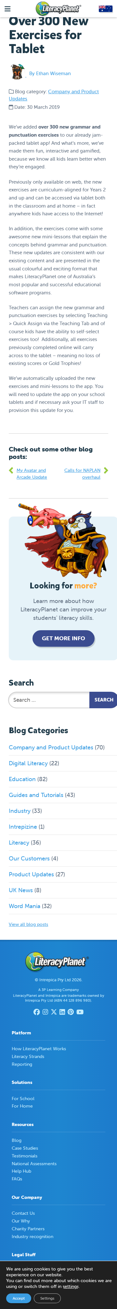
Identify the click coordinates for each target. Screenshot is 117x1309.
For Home (22, 1106)
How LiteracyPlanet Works (39, 1049)
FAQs (17, 1179)
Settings (47, 1298)
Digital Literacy (28, 763)
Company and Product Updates (51, 747)
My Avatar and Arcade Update (32, 473)
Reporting (22, 1064)
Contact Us (23, 1213)
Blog (16, 1140)
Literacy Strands (28, 1056)
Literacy (19, 842)
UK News (21, 890)
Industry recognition (32, 1236)
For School (23, 1098)
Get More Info (63, 638)
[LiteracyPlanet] (58, 9)
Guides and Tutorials (36, 795)
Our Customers (29, 858)
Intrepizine (23, 826)
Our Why (21, 1221)
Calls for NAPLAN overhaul (82, 473)
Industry (20, 810)
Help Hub (21, 1171)
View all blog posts (28, 924)
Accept (19, 1298)
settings (71, 1286)
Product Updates (31, 874)
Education (22, 779)
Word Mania (24, 906)
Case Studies (25, 1148)
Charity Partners (28, 1229)
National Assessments (34, 1164)
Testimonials (24, 1156)
